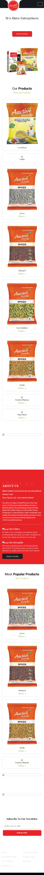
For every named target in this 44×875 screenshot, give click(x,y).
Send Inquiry (21, 125)
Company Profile (9, 857)
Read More (12, 556)
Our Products (7, 861)
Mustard (22, 270)
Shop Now (22, 34)
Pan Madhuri (22, 328)
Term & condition (30, 852)
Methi (22, 385)
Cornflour (22, 147)
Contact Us (6, 866)
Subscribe (22, 833)
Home (4, 852)
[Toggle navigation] (40, 4)
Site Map (27, 861)
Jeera (22, 213)
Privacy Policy (29, 857)
